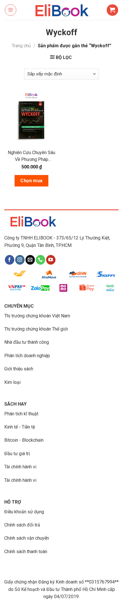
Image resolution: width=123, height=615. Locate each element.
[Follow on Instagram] (20, 260)
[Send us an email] (30, 260)
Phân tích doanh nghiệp (27, 355)
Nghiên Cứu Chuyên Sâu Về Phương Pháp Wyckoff (31, 156)
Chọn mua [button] (31, 180)
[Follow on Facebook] (9, 260)
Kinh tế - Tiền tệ (19, 427)
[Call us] (40, 260)
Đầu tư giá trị (17, 453)
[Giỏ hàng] (112, 10)
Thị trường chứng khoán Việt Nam (37, 316)
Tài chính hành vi (20, 466)
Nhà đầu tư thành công (26, 342)
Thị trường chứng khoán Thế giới (36, 329)
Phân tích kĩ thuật (21, 413)
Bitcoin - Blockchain (23, 440)
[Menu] (10, 10)
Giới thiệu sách (18, 369)
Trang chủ (21, 45)
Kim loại (12, 382)
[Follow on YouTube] (50, 260)
